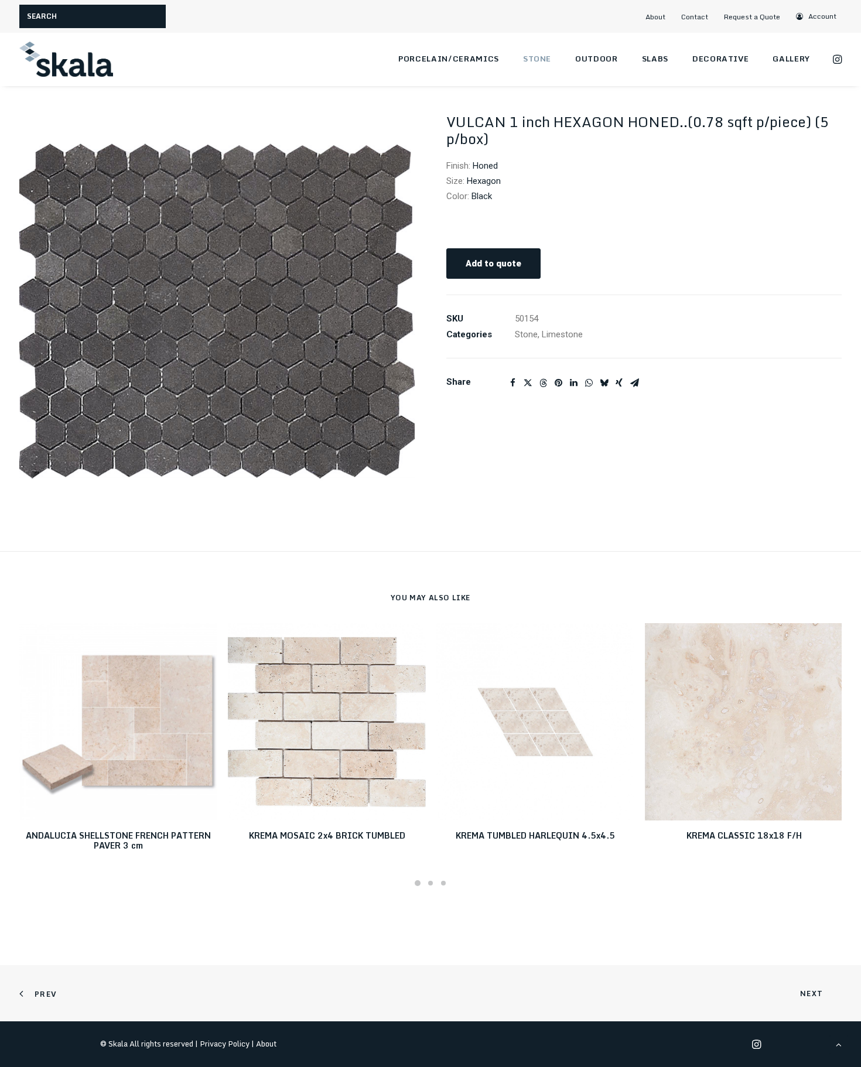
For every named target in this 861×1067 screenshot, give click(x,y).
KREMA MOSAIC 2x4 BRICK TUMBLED (327, 835)
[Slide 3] (443, 883)
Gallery (791, 58)
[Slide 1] (417, 883)
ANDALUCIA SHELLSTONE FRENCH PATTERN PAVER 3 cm (118, 840)
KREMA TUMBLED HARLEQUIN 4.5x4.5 (535, 835)
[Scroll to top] (838, 1044)
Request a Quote (752, 16)
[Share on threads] (543, 383)
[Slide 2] (430, 883)
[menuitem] (660, 17)
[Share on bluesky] (604, 383)
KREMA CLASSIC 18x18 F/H (744, 835)
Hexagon (484, 181)
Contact (694, 16)
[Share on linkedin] (573, 383)
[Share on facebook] (512, 383)
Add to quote (493, 263)
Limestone (562, 334)
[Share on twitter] (528, 383)
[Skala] (66, 59)
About (655, 16)
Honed (485, 165)
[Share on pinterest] (558, 383)
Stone (537, 58)
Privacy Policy (225, 1043)
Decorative (720, 58)
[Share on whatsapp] (589, 383)
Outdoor (596, 58)
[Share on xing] (619, 383)
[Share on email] (634, 383)
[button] (817, 16)
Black (482, 196)
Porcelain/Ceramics (448, 58)
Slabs (655, 58)
